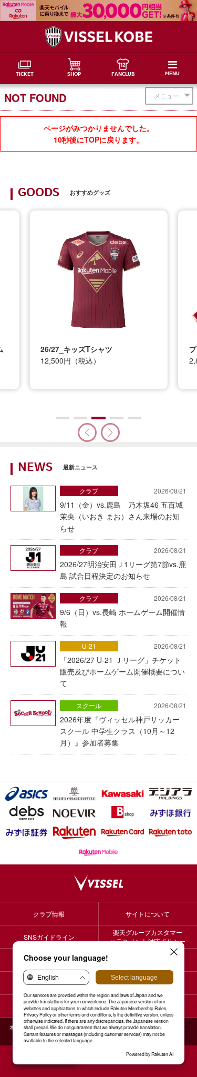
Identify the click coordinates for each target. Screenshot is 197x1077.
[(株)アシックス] (26, 794)
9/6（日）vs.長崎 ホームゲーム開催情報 (123, 611)
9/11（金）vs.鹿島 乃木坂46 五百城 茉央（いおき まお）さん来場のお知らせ (123, 510)
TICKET (25, 74)
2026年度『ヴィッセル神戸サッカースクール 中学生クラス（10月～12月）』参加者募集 (123, 724)
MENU (172, 74)
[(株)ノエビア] (74, 813)
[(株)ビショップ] (122, 813)
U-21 (89, 645)
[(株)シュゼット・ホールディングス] (74, 794)
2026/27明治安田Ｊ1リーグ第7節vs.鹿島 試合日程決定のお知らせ (123, 563)
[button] (110, 432)
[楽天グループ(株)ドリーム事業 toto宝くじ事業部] (170, 833)
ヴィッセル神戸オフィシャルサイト (98, 36)
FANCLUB (122, 74)
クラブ (88, 490)
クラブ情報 (49, 913)
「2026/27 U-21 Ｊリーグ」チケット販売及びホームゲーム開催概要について (123, 665)
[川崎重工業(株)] (122, 794)
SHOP (74, 74)
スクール (88, 705)
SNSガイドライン (49, 936)
